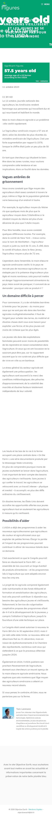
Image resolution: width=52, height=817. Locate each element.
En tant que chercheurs (14, 157)
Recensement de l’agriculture (26, 665)
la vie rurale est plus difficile (29, 356)
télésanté (38, 588)
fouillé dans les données (37, 169)
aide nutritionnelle (11, 588)
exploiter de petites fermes (16, 539)
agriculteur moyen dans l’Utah (17, 215)
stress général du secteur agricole (22, 367)
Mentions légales (35, 809)
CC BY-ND (7, 97)
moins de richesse (11, 329)
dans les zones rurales (18, 161)
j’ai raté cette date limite (14, 635)
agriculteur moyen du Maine (33, 207)
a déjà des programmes (23, 527)
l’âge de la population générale (33, 196)
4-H (7, 612)
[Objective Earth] (4, 4)
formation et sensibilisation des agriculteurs (24, 592)
